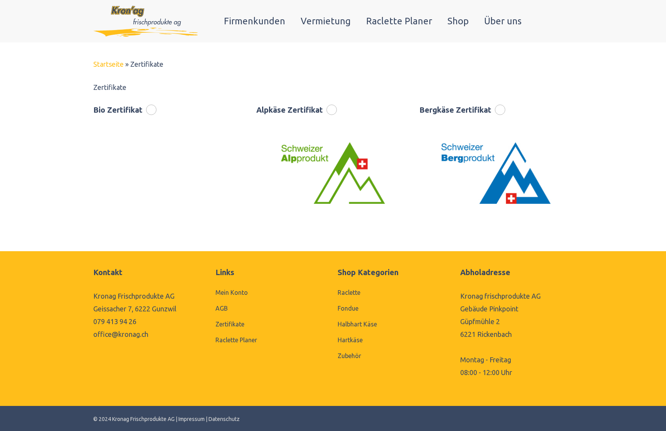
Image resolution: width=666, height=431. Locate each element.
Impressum (191, 419)
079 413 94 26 (114, 321)
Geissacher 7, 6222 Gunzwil (135, 309)
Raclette (349, 292)
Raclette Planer (236, 339)
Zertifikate (229, 324)
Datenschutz (224, 419)
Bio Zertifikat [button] (118, 109)
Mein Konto (231, 292)
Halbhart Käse (357, 324)
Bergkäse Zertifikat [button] (455, 109)
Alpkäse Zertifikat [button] (289, 109)
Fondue (348, 308)
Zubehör (349, 355)
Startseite (108, 64)
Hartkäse (350, 339)
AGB (221, 308)
